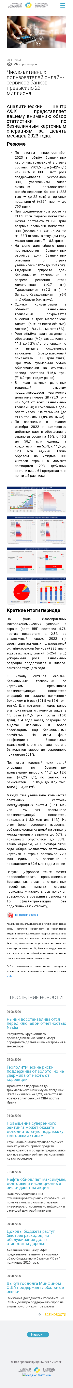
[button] (62, 5)
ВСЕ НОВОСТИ (55, 1314)
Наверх (36, 1334)
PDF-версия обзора (25, 914)
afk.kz (9, 976)
